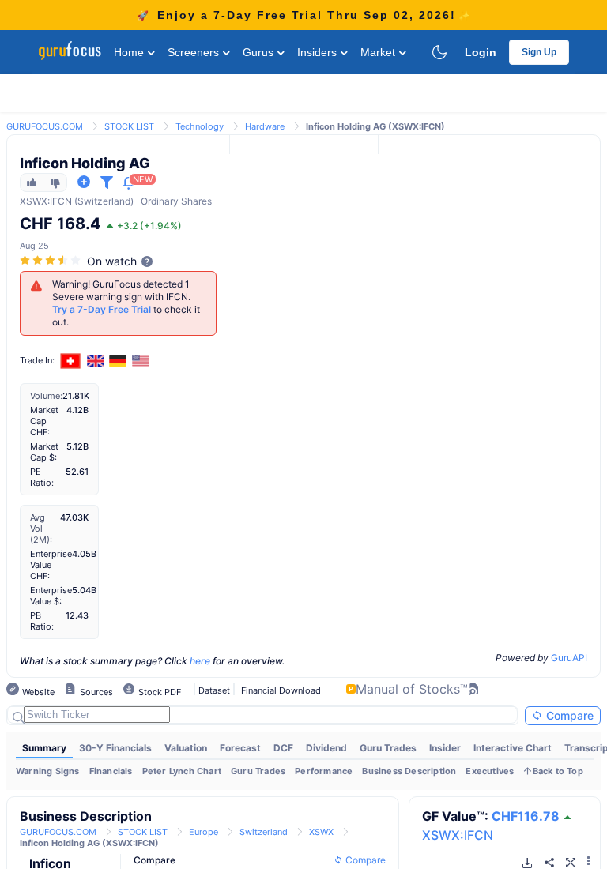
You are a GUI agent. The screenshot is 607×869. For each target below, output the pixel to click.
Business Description (409, 771)
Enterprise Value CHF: (51, 564)
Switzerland (263, 831)
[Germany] (118, 361)
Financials (111, 771)
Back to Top (558, 771)
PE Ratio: (42, 477)
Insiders (318, 52)
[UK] (95, 361)
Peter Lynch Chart (181, 771)
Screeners (195, 52)
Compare (568, 715)
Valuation (185, 748)
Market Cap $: (44, 452)
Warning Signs (48, 771)
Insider (445, 748)
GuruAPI (569, 658)
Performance (324, 771)
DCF (283, 748)
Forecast (240, 748)
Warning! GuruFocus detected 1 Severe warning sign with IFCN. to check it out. (126, 303)
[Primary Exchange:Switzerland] (71, 360)
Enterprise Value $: (51, 596)
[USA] (140, 361)
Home (130, 52)
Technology (199, 126)
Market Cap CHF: (44, 421)
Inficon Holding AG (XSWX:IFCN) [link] (375, 126)
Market (379, 52)
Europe (203, 831)
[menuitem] (44, 748)
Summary (44, 748)
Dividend (326, 748)
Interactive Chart (512, 748)
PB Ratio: (42, 621)
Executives (490, 771)
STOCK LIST (129, 126)
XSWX (33, 201)
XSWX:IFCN (457, 835)
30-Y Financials (115, 748)
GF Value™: (491, 816)
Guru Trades (388, 748)
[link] (44, 125)
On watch (112, 261)
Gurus (260, 52)
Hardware (265, 126)
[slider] (51, 260)
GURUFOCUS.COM (44, 126)
